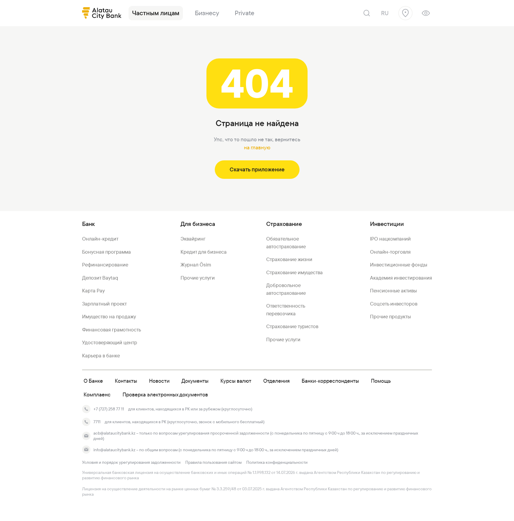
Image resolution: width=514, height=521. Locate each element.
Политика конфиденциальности (277, 462)
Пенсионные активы (393, 290)
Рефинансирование (105, 264)
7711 (97, 421)
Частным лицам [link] (155, 13)
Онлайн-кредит (100, 238)
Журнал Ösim (196, 264)
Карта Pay (93, 290)
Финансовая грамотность (111, 329)
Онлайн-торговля (390, 252)
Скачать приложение (257, 169)
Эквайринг (193, 238)
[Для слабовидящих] (426, 13)
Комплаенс (97, 394)
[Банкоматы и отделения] (405, 13)
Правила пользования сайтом (213, 462)
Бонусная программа (106, 252)
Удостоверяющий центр (109, 342)
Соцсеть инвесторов (393, 303)
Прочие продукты (390, 316)
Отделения (276, 380)
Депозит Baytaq (100, 278)
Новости (159, 380)
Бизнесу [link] (207, 13)
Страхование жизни (289, 259)
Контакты (126, 380)
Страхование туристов (292, 326)
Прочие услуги (198, 278)
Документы (195, 380)
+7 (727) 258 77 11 (108, 409)
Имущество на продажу (109, 316)
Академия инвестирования (401, 278)
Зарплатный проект (104, 303)
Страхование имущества (294, 272)
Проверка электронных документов (165, 394)
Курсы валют (235, 380)
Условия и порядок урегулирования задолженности (131, 462)
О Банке (93, 380)
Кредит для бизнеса (204, 252)
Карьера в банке (101, 355)
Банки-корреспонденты (330, 380)
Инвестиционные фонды (398, 264)
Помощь (381, 380)
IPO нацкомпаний (390, 238)
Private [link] (244, 13)
